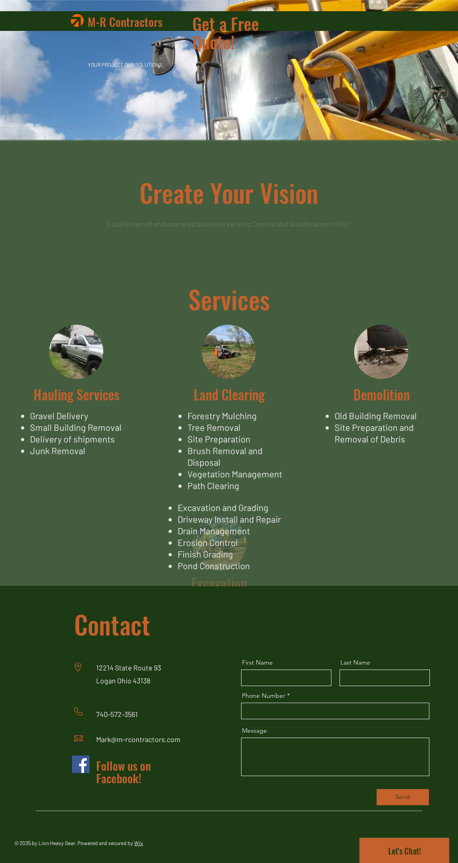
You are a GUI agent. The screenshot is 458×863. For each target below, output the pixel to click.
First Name (257, 662)
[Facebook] (80, 764)
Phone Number (263, 695)
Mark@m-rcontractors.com (138, 739)
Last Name (355, 662)
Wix (138, 843)
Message (254, 730)
